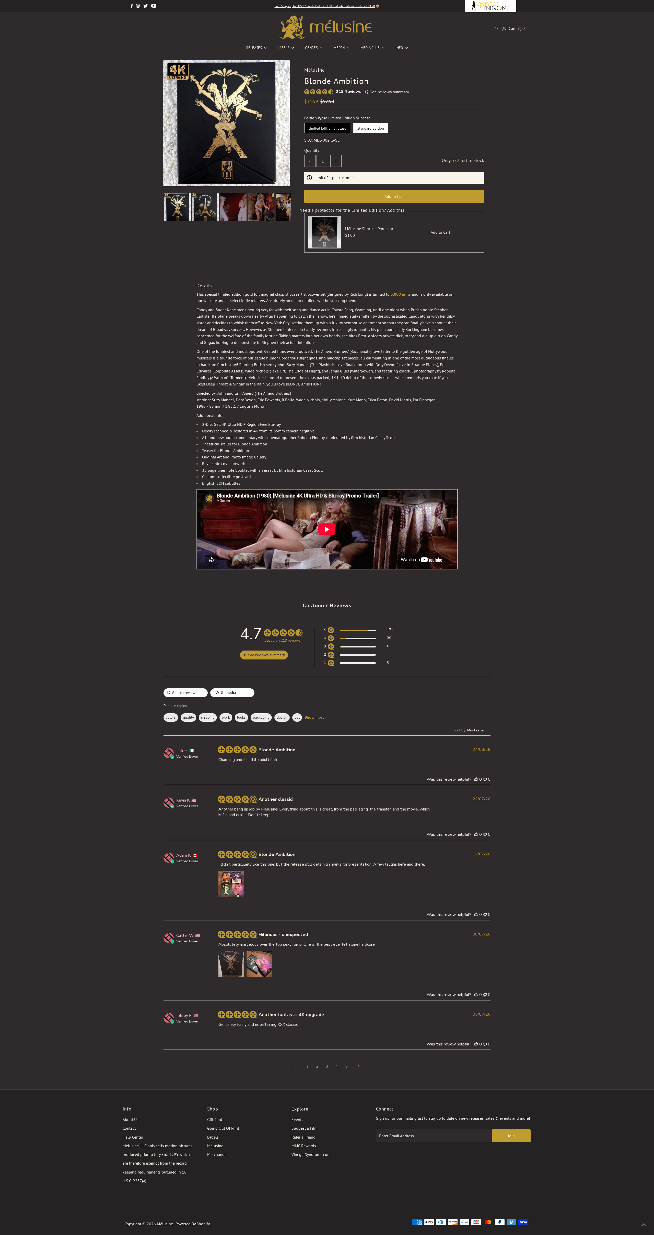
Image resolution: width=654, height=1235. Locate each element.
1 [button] (307, 1066)
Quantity (311, 150)
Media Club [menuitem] (370, 47)
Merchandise (218, 1154)
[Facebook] (132, 6)
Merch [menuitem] (340, 47)
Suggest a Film (304, 1128)
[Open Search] (496, 28)
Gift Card (214, 1119)
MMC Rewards (303, 1145)
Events (297, 1119)
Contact (129, 1128)
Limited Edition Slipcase (327, 128)
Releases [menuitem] (254, 47)
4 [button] (336, 1066)
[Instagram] (138, 6)
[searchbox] (186, 692)
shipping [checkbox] (208, 717)
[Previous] (171, 68)
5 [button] (346, 1066)
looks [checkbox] (241, 717)
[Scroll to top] (644, 1225)
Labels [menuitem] (284, 47)
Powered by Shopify (193, 1223)
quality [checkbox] (188, 717)
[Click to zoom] (281, 68)
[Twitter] (145, 6)
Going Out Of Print (223, 1128)
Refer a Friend (303, 1137)
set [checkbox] (297, 717)
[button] (358, 631)
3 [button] (327, 1066)
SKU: (308, 140)
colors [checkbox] (171, 717)
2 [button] (317, 1066)
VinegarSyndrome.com (311, 1154)
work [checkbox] (226, 717)
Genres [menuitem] (312, 47)
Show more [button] (314, 717)
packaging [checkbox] (261, 717)
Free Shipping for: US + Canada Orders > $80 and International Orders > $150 (325, 6)
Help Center (133, 1137)
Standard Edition (370, 128)
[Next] (183, 68)
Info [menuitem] (399, 47)
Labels (213, 1137)
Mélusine (215, 1145)
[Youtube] (154, 6)
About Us (130, 1119)
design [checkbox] (282, 717)
